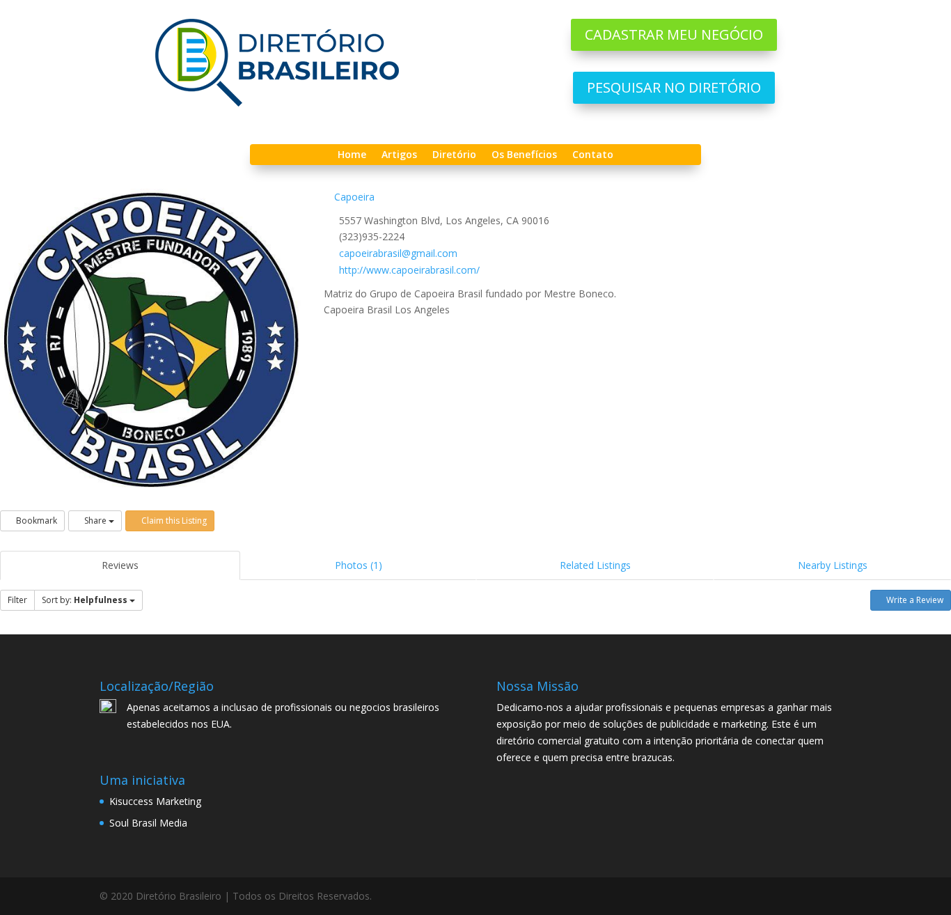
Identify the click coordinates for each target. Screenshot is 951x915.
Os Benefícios (524, 155)
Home (352, 155)
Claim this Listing (173, 520)
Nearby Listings (832, 565)
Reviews (120, 565)
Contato (592, 155)
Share (95, 520)
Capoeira (353, 196)
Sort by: (84, 600)
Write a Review (913, 600)
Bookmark (35, 520)
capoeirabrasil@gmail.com (398, 253)
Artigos (399, 155)
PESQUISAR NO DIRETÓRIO (674, 87)
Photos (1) (358, 565)
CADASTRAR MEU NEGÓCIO (674, 34)
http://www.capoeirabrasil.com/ (409, 269)
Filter (17, 600)
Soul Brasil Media (148, 822)
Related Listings (595, 565)
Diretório (454, 155)
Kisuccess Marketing (155, 801)
